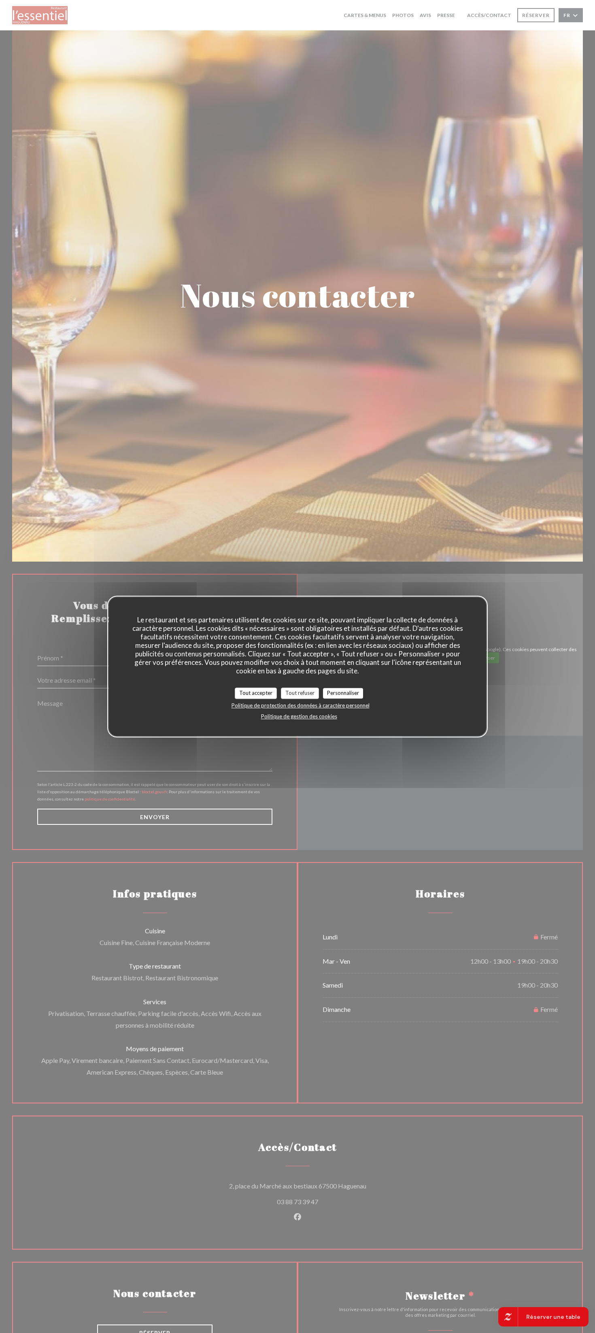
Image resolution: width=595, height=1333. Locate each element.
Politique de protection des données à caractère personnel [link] (301, 705)
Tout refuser (299, 693)
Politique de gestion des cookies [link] (299, 716)
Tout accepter (255, 693)
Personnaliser (343, 693)
